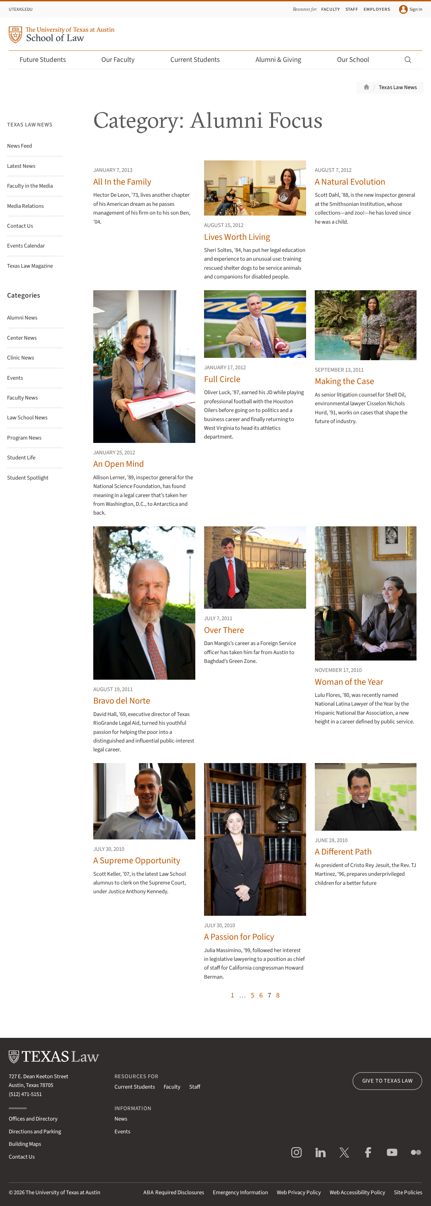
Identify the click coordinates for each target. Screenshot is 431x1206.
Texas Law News (398, 87)
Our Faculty (118, 60)
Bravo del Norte (121, 700)
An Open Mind (118, 464)
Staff (352, 9)
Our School (353, 60)
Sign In (415, 9)
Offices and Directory (33, 1119)
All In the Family (122, 182)
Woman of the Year (349, 682)
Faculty (330, 9)
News (120, 1119)
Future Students (43, 60)
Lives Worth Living (237, 237)
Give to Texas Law (387, 1081)
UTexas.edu (21, 9)
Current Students (195, 60)
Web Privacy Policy (299, 1193)
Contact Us (22, 1157)
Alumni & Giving (278, 60)
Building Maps (25, 1144)
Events (122, 1132)
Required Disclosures (173, 1193)
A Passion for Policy (239, 937)
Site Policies (408, 1193)
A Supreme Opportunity (136, 860)
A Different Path (343, 851)
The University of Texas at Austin (63, 1193)
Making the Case (344, 381)
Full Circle (222, 379)
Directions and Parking (35, 1132)
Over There (224, 630)
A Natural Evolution (350, 182)
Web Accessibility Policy (357, 1193)
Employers (377, 9)
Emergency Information (240, 1193)
